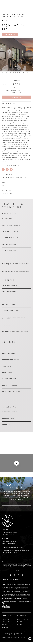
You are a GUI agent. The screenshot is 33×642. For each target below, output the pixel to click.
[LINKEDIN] (18, 575)
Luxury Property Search (22, 620)
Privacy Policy (23, 566)
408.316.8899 (11, 543)
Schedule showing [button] (10, 34)
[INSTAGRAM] (14, 575)
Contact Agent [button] (16, 97)
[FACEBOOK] (10, 575)
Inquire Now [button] (17, 503)
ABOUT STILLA (6, 616)
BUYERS (4, 624)
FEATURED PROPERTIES (6, 620)
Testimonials (21, 616)
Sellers (19, 624)
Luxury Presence (16, 634)
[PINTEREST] (22, 575)
